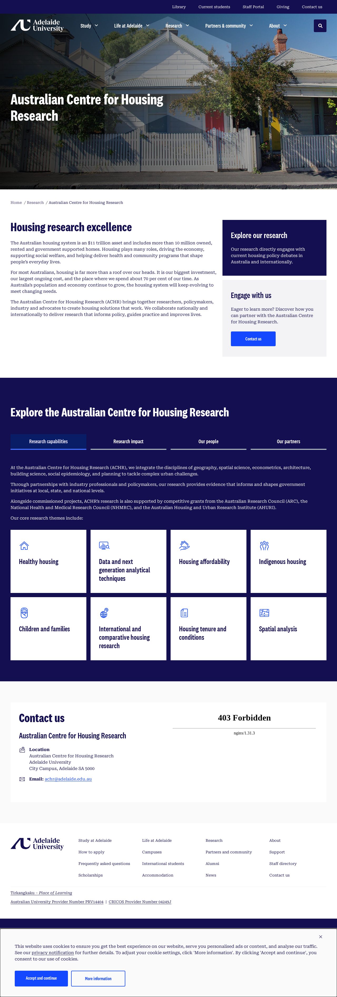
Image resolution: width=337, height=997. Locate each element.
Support (277, 852)
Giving (283, 7)
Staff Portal (253, 7)
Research (214, 840)
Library (179, 7)
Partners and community (229, 852)
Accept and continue (41, 978)
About (275, 840)
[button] (320, 937)
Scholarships (90, 875)
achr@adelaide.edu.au (68, 779)
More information (98, 978)
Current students (214, 7)
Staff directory (283, 864)
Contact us (312, 7)
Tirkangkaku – (41, 893)
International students (163, 864)
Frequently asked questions (104, 864)
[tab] (48, 442)
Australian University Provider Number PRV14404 (57, 902)
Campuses (152, 852)
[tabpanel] (168, 562)
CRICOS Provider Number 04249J (140, 902)
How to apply (91, 852)
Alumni (212, 864)
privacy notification (53, 952)
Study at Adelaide (95, 840)
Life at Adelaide (157, 840)
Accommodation (157, 875)
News (211, 875)
